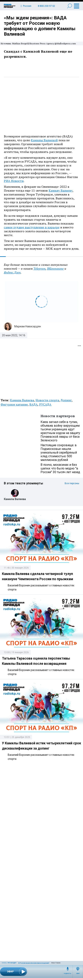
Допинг (66, 400)
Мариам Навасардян (27, 326)
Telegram (39, 268)
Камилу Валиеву (61, 190)
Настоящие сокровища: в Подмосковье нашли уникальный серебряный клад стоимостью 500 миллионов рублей (59, 452)
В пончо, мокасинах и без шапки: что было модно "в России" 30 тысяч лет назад (60, 468)
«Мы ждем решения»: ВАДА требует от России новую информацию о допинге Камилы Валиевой (39, 26)
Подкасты (67, 973)
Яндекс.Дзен (12, 272)
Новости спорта (47, 400)
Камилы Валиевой (44, 140)
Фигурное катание (14, 404)
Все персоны (72, 483)
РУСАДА (45, 404)
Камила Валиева (22, 400)
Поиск (69, 5)
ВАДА (33, 404)
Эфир (78, 973)
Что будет (12, 963)
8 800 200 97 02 (46, 5)
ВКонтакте (55, 268)
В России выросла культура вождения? (33, 963)
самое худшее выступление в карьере (31, 227)
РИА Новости (14, 181)
